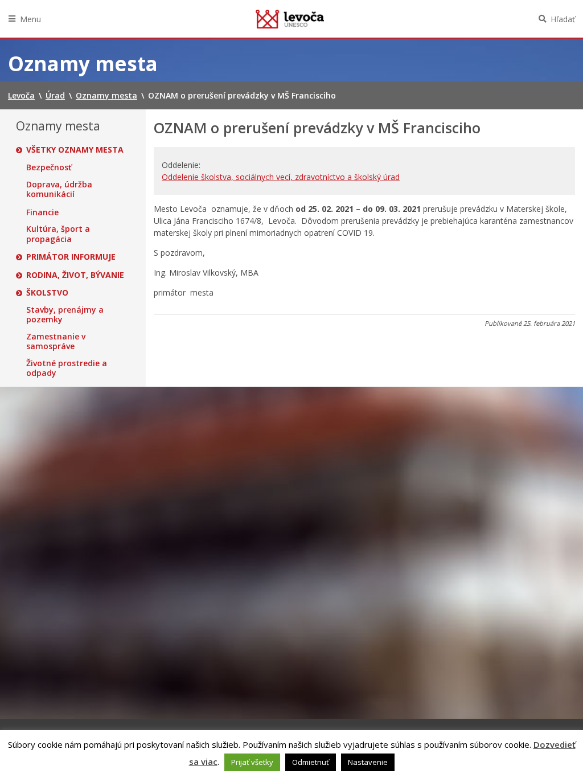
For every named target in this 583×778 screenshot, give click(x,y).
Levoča (290, 19)
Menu (30, 19)
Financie (42, 212)
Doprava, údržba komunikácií (59, 189)
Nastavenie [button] (368, 762)
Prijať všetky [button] (252, 762)
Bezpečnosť (49, 167)
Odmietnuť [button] (310, 762)
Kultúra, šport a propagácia (58, 234)
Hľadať (563, 19)
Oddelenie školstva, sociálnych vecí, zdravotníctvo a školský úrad (281, 176)
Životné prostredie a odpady (66, 368)
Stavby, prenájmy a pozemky (65, 315)
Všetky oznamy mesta (75, 150)
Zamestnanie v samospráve (55, 341)
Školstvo (47, 293)
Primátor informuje (71, 257)
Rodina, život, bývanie (75, 275)
